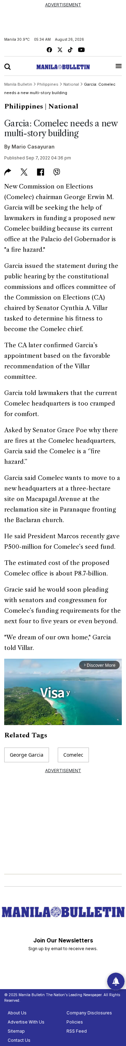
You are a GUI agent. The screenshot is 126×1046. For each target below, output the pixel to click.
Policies (74, 1022)
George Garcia (26, 754)
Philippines (23, 106)
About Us (17, 1012)
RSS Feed (76, 1031)
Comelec (73, 754)
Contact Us (19, 1040)
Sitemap (16, 1031)
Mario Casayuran (33, 147)
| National (61, 106)
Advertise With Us (26, 1022)
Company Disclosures (89, 1012)
